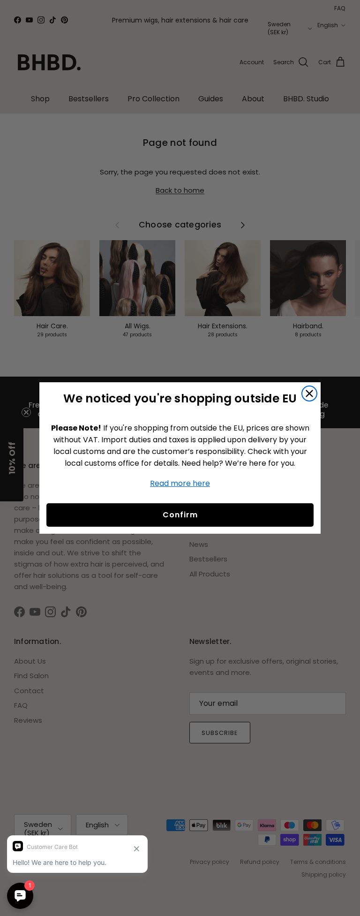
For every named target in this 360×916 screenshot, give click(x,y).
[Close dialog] (309, 393)
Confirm (180, 514)
